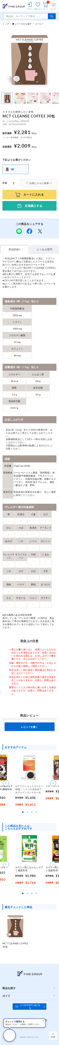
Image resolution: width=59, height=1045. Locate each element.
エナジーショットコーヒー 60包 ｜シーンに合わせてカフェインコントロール (29, 789)
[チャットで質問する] (9, 1035)
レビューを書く (29, 726)
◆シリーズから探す (22, 23)
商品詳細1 (14, 249)
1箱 (12, 169)
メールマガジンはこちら (30, 1006)
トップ (5, 23)
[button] (6, 783)
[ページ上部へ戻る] (53, 1035)
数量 (4, 182)
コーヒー (39, 23)
